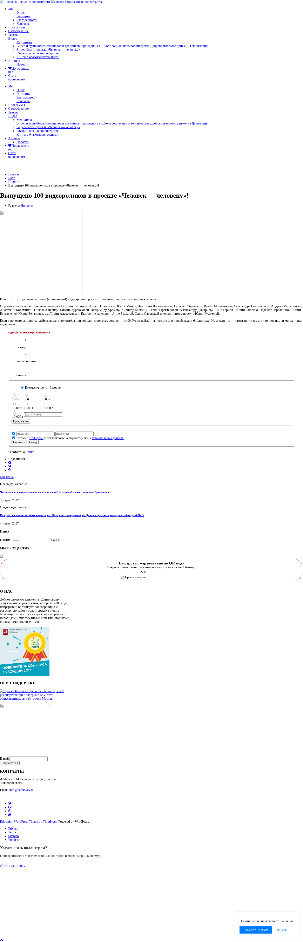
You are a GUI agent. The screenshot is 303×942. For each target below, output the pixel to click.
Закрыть (281, 929)
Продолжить (21, 421)
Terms (12, 832)
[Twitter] (9, 466)
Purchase (14, 839)
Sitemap (13, 836)
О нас (20, 12)
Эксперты (23, 16)
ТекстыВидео (13, 36)
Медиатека (24, 42)
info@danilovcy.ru (21, 790)
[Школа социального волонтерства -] (25, 2)
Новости (22, 64)
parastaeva (7, 477)
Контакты (23, 23)
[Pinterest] (9, 470)
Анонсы (14, 60)
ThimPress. (50, 821)
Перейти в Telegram (256, 929)
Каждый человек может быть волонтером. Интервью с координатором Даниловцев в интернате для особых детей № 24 (72, 515)
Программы (16, 27)
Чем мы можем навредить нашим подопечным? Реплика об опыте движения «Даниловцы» (55, 492)
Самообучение (18, 31)
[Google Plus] (9, 462)
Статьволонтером (16, 77)
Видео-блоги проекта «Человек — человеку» (48, 49)
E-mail (4, 758)
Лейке (30, 452)
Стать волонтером (13, 865)
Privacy (13, 828)
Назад (33, 442)
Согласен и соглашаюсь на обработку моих (70, 438)
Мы (10, 9)
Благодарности (27, 20)
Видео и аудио (112, 46)
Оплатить (19, 442)
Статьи (37, 53)
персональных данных (108, 438)
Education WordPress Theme (19, 821)
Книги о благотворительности (37, 57)
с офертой (36, 438)
